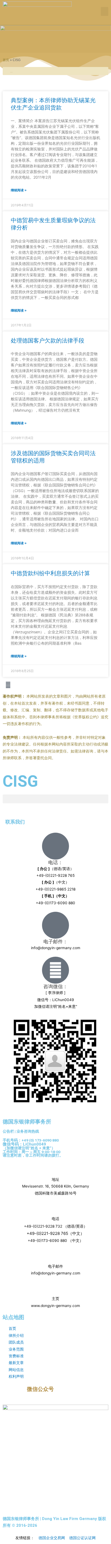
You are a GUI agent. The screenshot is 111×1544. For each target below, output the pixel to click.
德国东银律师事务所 (27, 1121)
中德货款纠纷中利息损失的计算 (50, 573)
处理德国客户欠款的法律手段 (47, 340)
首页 (6, 60)
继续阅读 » (19, 190)
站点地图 (13, 1317)
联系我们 (15, 822)
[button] (104, 11)
